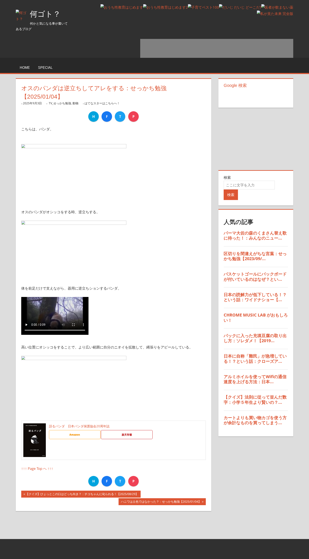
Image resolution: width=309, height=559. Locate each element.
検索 (227, 177)
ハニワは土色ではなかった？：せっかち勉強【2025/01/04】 (161, 502)
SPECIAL (45, 67)
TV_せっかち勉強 (60, 103)
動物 (75, 103)
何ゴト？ (45, 14)
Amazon (74, 434)
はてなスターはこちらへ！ (102, 103)
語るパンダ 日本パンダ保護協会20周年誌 (79, 426)
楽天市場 (127, 434)
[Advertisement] (216, 48)
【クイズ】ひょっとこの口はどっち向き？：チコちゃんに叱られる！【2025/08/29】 (82, 495)
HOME (25, 67)
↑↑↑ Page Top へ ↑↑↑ (37, 468)
